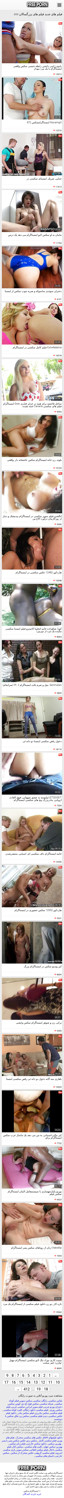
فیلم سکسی (56, 1413)
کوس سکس (14, 1403)
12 (43, 1382)
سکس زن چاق (22, 1416)
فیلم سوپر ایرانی (34, 1406)
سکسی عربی (18, 1406)
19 (39, 1389)
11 (50, 1382)
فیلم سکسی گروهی (44, 1452)
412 (27, 1389)
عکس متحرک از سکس (22, 1452)
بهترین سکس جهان (52, 1446)
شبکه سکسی (46, 1403)
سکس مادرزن (42, 1413)
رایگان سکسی (40, 1400)
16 (14, 1382)
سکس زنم (32, 1440)
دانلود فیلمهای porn (52, 1437)
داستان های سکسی (44, 1456)
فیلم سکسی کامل (47, 1440)
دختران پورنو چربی (53, 1406)
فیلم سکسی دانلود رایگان (35, 1409)
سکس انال (17, 1446)
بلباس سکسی (55, 1400)
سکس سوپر (26, 1400)
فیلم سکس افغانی (39, 1449)
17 (6, 1382)
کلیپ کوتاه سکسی (12, 1409)
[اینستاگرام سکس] (38, 5)
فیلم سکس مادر (25, 1413)
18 (46, 1389)
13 (36, 1382)
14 (28, 1382)
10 (58, 1382)
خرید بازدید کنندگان (32, 1494)
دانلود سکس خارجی (36, 1443)
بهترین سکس (54, 1443)
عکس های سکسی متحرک (28, 1437)
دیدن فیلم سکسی (38, 1416)
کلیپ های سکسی (33, 1446)
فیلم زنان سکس (17, 1443)
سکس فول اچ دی (30, 1403)
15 (21, 1382)
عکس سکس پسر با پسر (14, 1440)
